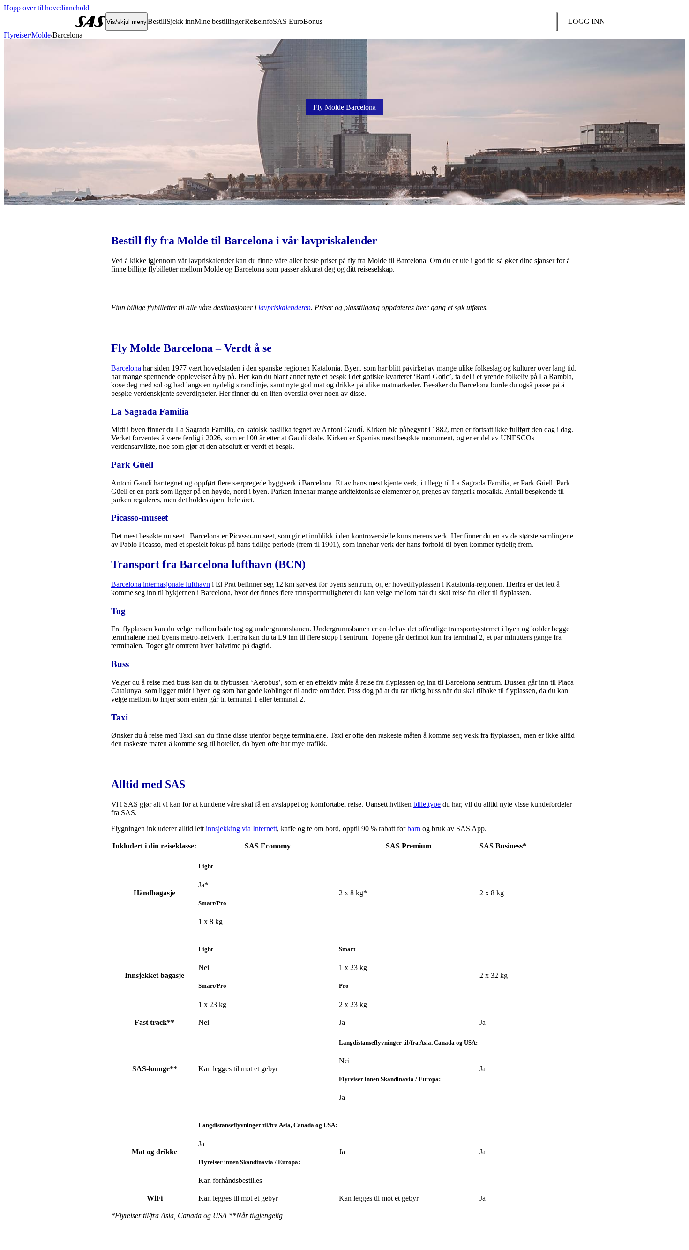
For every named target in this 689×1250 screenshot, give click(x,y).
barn (413, 829)
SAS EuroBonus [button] (297, 21)
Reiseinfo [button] (259, 21)
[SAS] (90, 21)
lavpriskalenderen (284, 307)
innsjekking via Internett (241, 829)
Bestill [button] (157, 21)
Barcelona (126, 368)
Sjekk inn (180, 21)
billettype (427, 804)
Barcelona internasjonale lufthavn (160, 584)
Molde (41, 35)
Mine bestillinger (219, 21)
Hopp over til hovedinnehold (46, 8)
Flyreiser (17, 35)
